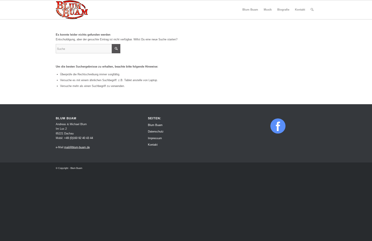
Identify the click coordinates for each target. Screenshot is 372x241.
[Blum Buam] (72, 9)
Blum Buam (155, 125)
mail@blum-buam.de (77, 147)
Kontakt (153, 144)
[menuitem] (250, 9)
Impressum (155, 138)
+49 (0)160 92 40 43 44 (78, 138)
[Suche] (312, 9)
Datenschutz (156, 131)
